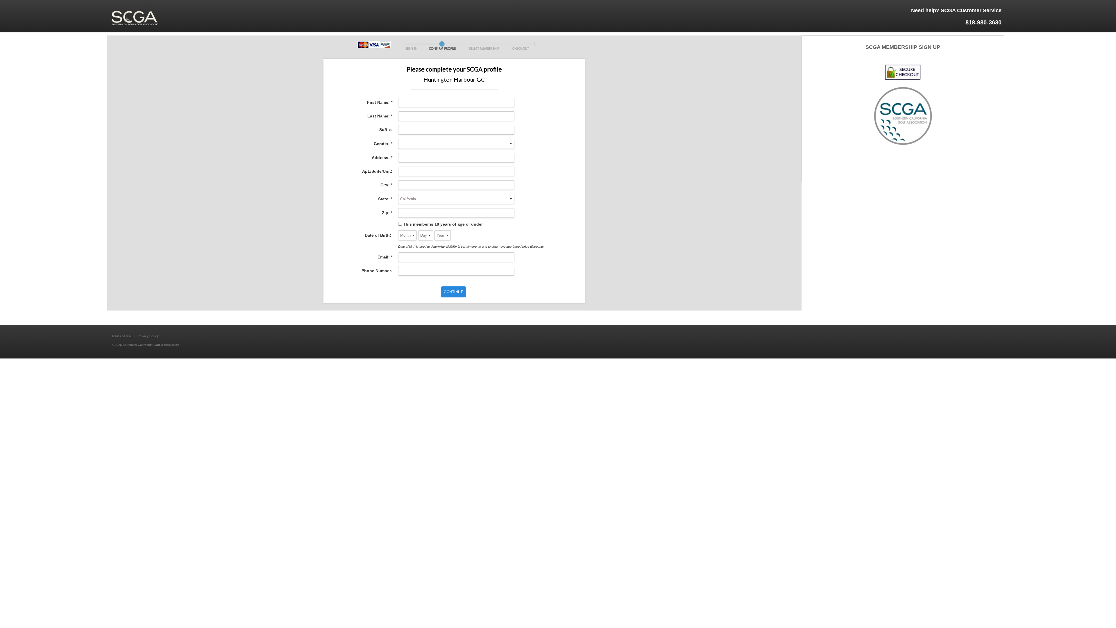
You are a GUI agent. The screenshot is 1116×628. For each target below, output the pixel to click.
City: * (386, 185)
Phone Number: (377, 270)
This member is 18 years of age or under (443, 224)
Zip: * (387, 212)
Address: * (382, 157)
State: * (385, 199)
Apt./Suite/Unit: (377, 171)
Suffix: (385, 129)
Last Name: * (379, 116)
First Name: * (379, 102)
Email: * (385, 257)
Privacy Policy (148, 336)
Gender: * (383, 143)
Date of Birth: (378, 235)
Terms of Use (122, 336)
